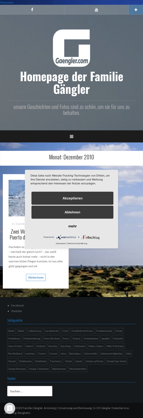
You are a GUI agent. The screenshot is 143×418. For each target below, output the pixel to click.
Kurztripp (66, 346)
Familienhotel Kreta (82, 330)
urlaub (78, 361)
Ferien (119, 330)
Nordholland (15, 353)
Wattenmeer (59, 368)
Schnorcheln (90, 353)
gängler (106, 338)
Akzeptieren (72, 198)
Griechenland (91, 338)
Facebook (17, 305)
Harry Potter (15, 346)
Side (128, 353)
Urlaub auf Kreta (94, 361)
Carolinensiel (51, 330)
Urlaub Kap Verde (116, 361)
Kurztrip (53, 346)
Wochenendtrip (77, 368)
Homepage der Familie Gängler (71, 82)
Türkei (68, 361)
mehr (72, 226)
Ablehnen (72, 212)
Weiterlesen (36, 277)
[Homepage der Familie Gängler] (71, 47)
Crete (65, 330)
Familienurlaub (104, 330)
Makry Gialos (96, 346)
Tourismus (55, 361)
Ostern (42, 353)
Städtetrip (40, 361)
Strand (12, 361)
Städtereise (25, 361)
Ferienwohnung (32, 338)
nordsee (30, 353)
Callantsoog (34, 330)
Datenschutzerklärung (77, 243)
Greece (76, 338)
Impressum (61, 243)
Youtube (16, 311)
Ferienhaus (14, 338)
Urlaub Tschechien (39, 368)
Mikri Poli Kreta (115, 346)
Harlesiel (118, 338)
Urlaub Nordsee (17, 368)
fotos (66, 338)
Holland (41, 346)
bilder (21, 330)
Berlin (11, 330)
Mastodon (6, 2)
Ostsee (53, 353)
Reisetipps (75, 353)
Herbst (29, 346)
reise (63, 353)
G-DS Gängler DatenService (111, 408)
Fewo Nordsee (52, 338)
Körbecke (80, 346)
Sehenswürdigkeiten (112, 353)
